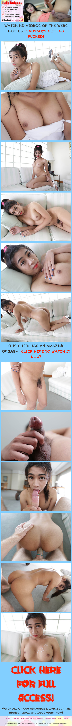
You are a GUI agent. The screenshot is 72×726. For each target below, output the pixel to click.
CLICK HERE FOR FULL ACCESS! (36, 684)
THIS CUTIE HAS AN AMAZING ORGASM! (36, 351)
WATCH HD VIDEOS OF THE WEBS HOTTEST (36, 31)
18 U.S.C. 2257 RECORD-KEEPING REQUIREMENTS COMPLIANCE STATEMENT (36, 719)
